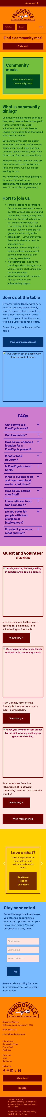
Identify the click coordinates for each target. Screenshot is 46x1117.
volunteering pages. (19, 283)
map (34, 204)
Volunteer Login (30, 3)
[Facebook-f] (4, 1070)
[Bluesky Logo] (19, 1070)
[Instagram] (8, 1070)
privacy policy (19, 983)
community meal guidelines (18, 183)
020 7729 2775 (10, 1030)
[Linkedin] (11, 1070)
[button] (40, 27)
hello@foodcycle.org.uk (14, 1034)
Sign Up (16, 971)
